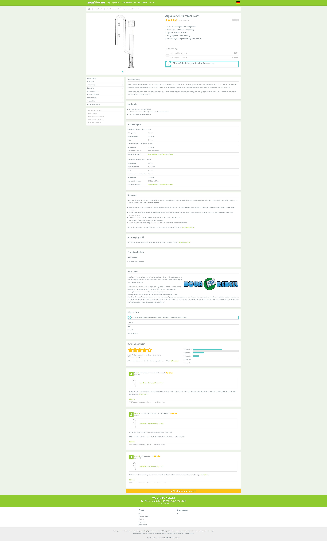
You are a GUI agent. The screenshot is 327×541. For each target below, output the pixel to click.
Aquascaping (116, 3)
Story (108, 3)
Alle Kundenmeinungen (184, 491)
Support (151, 3)
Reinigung (90, 88)
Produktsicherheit (93, 94)
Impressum (142, 522)
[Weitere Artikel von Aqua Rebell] (211, 284)
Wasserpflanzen (127, 3)
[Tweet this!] (235, 20)
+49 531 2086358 (95, 122)
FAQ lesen (93, 114)
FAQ (140, 513)
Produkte (137, 3)
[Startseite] (89, 9)
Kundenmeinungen (93, 104)
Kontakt (141, 519)
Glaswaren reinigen (188, 227)
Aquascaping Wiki (93, 91)
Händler (144, 3)
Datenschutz (143, 525)
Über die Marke (92, 98)
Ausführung (171, 48)
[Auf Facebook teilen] (233, 20)
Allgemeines (91, 101)
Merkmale (90, 81)
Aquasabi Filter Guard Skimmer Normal (160, 154)
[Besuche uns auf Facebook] (178, 514)
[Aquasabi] (96, 2)
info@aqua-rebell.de (96, 119)
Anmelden (175, 361)
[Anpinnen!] (237, 20)
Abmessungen (91, 85)
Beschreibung (91, 78)
